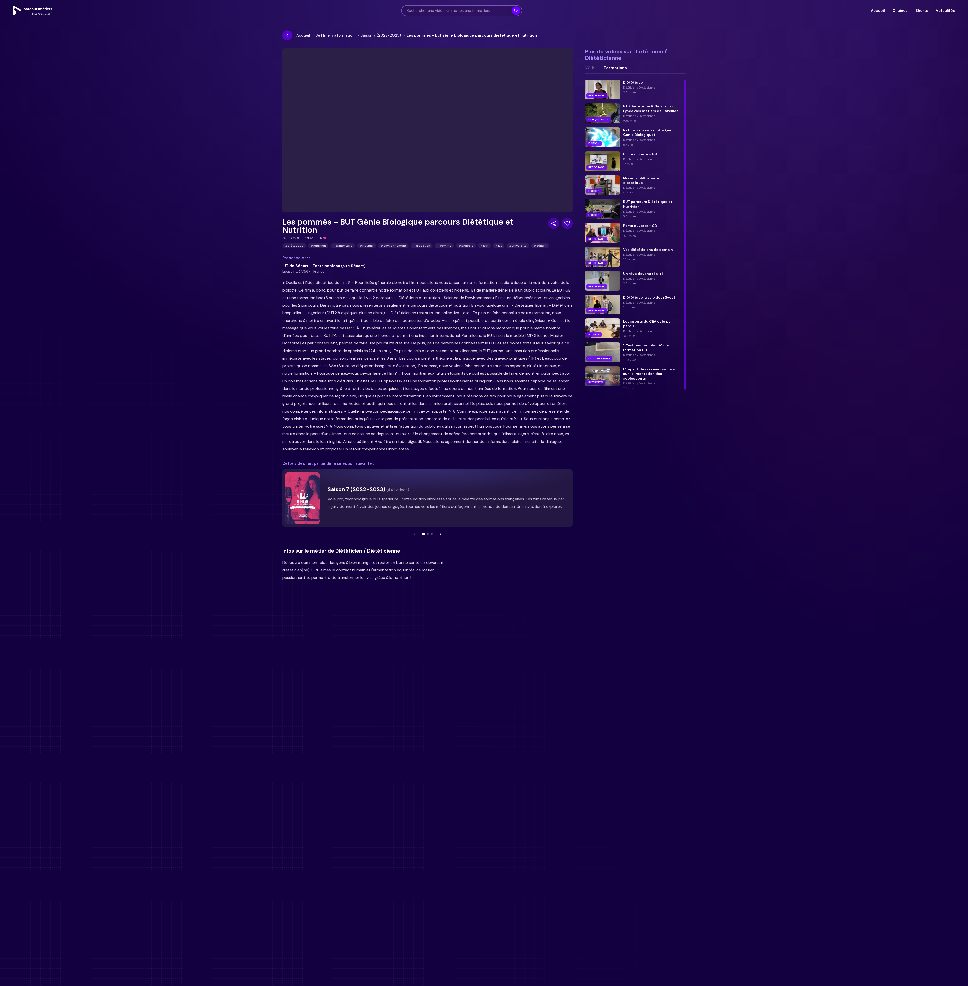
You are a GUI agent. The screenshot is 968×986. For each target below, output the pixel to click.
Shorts (922, 10)
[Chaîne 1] (423, 534)
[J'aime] (567, 223)
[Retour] (287, 35)
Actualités (945, 10)
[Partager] (553, 223)
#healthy (367, 246)
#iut (498, 246)
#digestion (421, 246)
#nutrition (318, 246)
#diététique (294, 246)
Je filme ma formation (335, 35)
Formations (615, 67)
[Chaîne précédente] (414, 534)
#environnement (393, 246)
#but (484, 246)
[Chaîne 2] (428, 534)
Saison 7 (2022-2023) (380, 35)
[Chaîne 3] (432, 534)
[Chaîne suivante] (441, 534)
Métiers (592, 67)
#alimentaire (343, 246)
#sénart (540, 246)
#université (518, 246)
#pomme (444, 246)
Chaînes (900, 10)
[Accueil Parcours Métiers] (32, 10)
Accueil (878, 10)
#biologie (466, 246)
